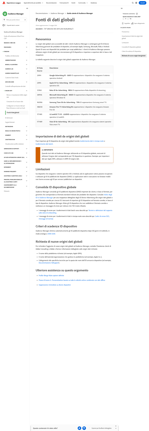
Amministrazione (10, 60)
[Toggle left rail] (27, 8)
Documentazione (42, 13)
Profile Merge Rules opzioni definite (51, 275)
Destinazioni (9, 126)
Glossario (6, 191)
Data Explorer (9, 82)
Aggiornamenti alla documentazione (10, 186)
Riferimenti (7, 167)
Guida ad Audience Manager (13, 32)
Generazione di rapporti (11, 148)
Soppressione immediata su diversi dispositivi (55, 285)
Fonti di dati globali (13, 112)
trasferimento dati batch (44, 144)
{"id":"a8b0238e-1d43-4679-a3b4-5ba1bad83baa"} (58, 29)
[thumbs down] (84, 428)
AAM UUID (51, 234)
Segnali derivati (10, 122)
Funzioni (6, 51)
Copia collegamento (139, 23)
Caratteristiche (10, 139)
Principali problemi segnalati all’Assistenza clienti (13, 181)
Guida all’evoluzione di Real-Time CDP (14, 37)
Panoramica (7, 47)
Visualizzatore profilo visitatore (14, 144)
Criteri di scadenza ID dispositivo (131, 51)
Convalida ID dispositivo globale (131, 47)
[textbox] (15, 20)
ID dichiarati (9, 118)
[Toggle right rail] (121, 8)
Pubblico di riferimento (12, 56)
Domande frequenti (10, 171)
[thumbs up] (79, 428)
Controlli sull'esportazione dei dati (15, 86)
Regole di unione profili (12, 131)
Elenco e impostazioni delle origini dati (17, 96)
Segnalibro (127, 23)
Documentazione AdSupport (49, 263)
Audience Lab (9, 69)
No (130, 18)
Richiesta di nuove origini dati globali (133, 56)
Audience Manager (57, 13)
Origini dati (8, 90)
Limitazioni (125, 43)
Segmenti (8, 135)
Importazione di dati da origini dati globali (132, 37)
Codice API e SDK (8, 153)
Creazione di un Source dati (15, 102)
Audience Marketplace (12, 73)
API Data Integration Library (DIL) (14, 157)
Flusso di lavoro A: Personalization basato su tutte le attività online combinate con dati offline (72, 280)
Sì (125, 18)
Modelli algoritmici (11, 64)
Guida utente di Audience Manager (80, 13)
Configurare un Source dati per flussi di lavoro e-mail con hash (16, 107)
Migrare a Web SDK (9, 43)
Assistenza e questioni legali (13, 176)
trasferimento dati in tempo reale (92, 141)
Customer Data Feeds (11, 78)
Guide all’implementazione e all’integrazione (12, 162)
